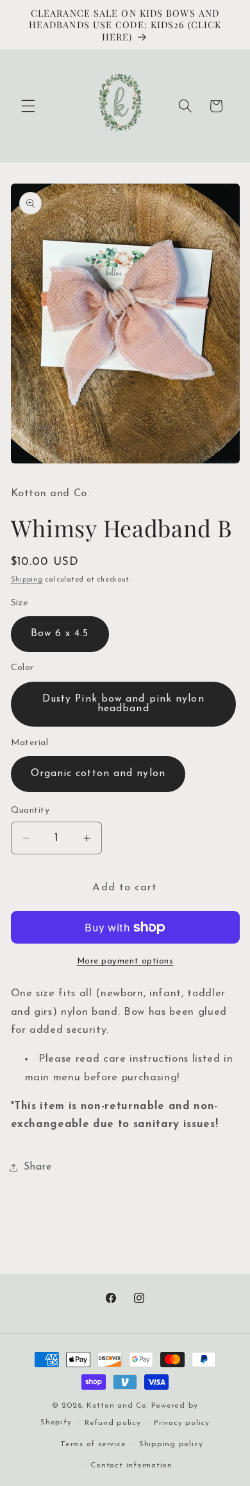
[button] (28, 106)
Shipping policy (171, 1444)
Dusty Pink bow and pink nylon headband (123, 704)
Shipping (27, 579)
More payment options (125, 961)
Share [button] (38, 1167)
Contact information (131, 1465)
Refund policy (113, 1423)
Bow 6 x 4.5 (60, 633)
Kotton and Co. (118, 1406)
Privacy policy (182, 1423)
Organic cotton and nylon (98, 773)
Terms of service (93, 1444)
